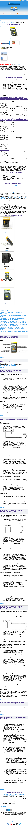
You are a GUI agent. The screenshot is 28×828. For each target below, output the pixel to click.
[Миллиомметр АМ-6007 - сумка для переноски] (7, 258)
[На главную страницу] (3, 13)
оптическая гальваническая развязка (8, 365)
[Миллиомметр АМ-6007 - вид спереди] (7, 294)
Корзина (12, 3)
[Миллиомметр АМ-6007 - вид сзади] (7, 223)
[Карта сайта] (17, 13)
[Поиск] (24, 13)
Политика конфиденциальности (17, 820)
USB (14, 364)
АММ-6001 (17, 64)
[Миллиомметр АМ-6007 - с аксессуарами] (7, 276)
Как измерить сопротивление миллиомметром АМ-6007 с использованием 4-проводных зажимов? (13, 319)
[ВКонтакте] (7, 810)
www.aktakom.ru (3, 192)
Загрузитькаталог (5, 58)
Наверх (2, 357)
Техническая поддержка (6, 197)
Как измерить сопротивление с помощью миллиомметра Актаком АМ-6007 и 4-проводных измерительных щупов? (13, 322)
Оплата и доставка (4, 18)
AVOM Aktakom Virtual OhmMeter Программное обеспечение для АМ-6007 (14, 186)
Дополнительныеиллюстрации (14, 38)
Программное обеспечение (19, 192)
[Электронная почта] (11, 810)
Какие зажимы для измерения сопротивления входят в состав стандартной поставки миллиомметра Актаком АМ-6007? (13, 328)
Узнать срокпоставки (17, 43)
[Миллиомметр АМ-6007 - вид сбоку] (7, 241)
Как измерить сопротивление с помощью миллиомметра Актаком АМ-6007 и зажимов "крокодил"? (13, 325)
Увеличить (8, 232)
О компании (20, 18)
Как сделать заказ (16, 819)
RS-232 (10, 364)
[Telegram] (9, 810)
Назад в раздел (3, 806)
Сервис (10, 18)
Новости (15, 18)
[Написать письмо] (10, 13)
